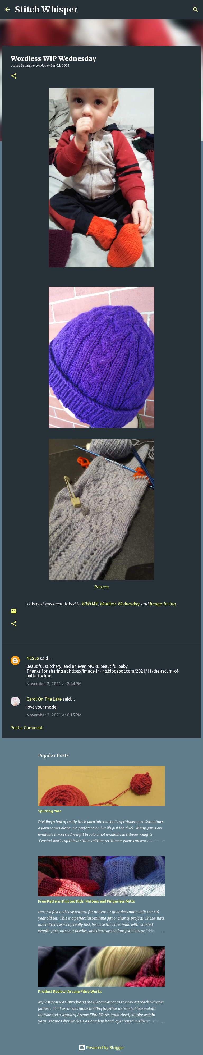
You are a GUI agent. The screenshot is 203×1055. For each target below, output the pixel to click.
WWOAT (90, 603)
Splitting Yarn (50, 811)
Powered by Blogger (104, 1047)
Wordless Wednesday (119, 603)
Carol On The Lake (44, 699)
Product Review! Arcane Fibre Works (70, 991)
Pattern (101, 587)
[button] (14, 76)
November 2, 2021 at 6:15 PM (54, 715)
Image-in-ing (163, 603)
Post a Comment (27, 727)
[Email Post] (14, 613)
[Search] (85, 9)
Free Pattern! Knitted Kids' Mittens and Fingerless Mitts (86, 901)
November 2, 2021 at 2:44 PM (54, 683)
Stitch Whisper (46, 9)
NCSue (32, 658)
